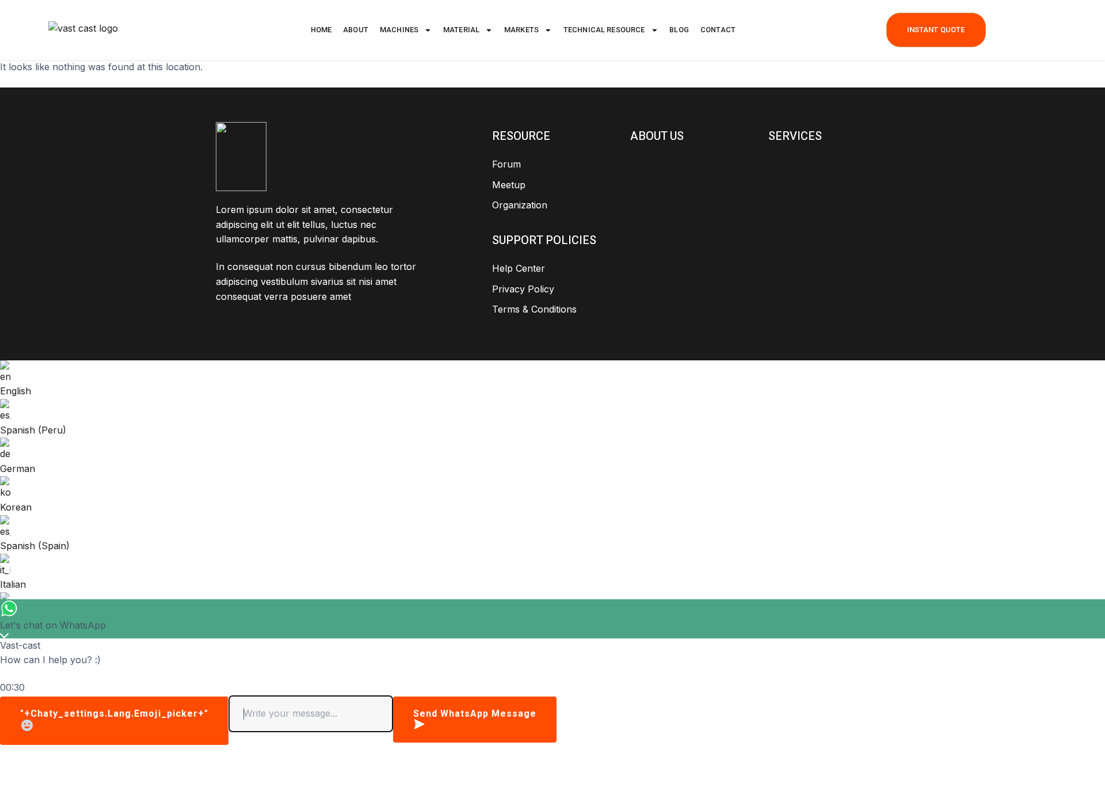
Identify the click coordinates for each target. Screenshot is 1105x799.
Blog (679, 29)
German (17, 468)
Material (461, 29)
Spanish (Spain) (35, 545)
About (355, 29)
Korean (16, 507)
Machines (399, 29)
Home (321, 29)
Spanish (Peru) (33, 430)
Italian (13, 584)
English (15, 391)
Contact (718, 29)
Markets (521, 29)
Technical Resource (604, 29)
